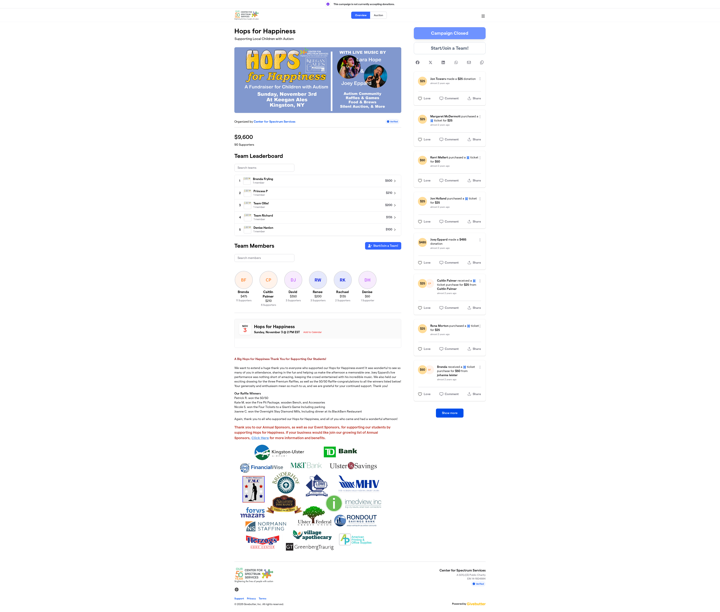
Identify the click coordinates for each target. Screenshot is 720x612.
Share (477, 98)
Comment (452, 98)
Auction (378, 15)
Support (239, 598)
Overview (361, 15)
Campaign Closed (449, 33)
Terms (262, 598)
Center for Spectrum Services (274, 121)
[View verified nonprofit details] (392, 121)
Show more (450, 413)
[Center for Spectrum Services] (246, 15)
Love (427, 98)
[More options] (480, 79)
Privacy (251, 598)
